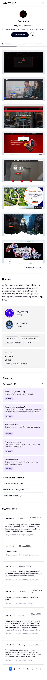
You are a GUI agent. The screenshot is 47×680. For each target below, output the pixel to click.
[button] (23, 62)
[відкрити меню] (42, 3)
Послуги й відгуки (37, 44)
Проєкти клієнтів (8, 44)
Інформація (22, 44)
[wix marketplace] (9, 3)
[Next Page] (41, 669)
